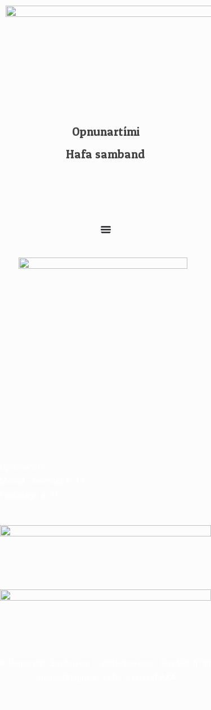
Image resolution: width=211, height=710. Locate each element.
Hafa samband (105, 154)
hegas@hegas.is (68, 677)
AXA (168, 677)
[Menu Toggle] (105, 229)
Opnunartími (106, 132)
